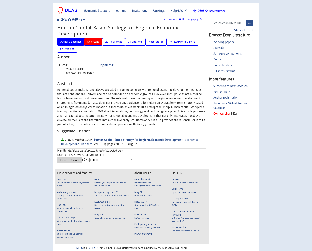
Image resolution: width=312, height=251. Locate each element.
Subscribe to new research (230, 86)
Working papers (223, 42)
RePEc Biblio (221, 91)
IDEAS (79, 247)
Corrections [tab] (67, 49)
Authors (121, 10)
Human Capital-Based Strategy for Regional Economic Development (138, 139)
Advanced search (243, 30)
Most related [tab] (155, 41)
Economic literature (97, 10)
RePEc (92, 247)
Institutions (139, 10)
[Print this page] (84, 20)
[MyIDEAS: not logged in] (202, 19)
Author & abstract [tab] (70, 41)
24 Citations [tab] (135, 41)
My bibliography (189, 19)
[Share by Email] (80, 20)
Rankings (159, 10)
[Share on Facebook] (69, 20)
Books (217, 59)
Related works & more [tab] (182, 41)
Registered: (106, 64)
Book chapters (222, 65)
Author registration (225, 97)
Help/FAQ (177, 10)
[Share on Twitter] (65, 20)
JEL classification (224, 70)
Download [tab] (93, 41)
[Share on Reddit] (73, 20)
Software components (227, 53)
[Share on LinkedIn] (76, 20)
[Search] (249, 23)
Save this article (170, 19)
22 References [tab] (113, 41)
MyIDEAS (209, 10)
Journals (218, 47)
